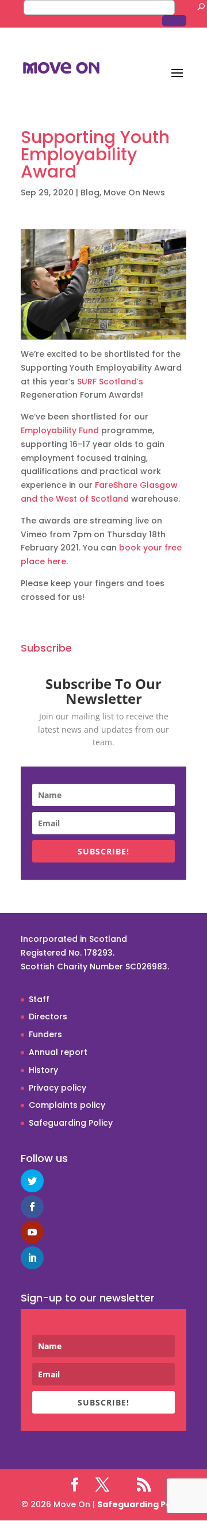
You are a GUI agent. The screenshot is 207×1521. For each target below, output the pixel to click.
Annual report (58, 1052)
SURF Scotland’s (110, 381)
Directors (48, 1016)
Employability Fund (60, 430)
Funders (45, 1034)
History (43, 1070)
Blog (89, 192)
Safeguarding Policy (71, 1123)
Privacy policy (57, 1087)
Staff (39, 999)
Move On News (134, 192)
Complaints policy (67, 1105)
